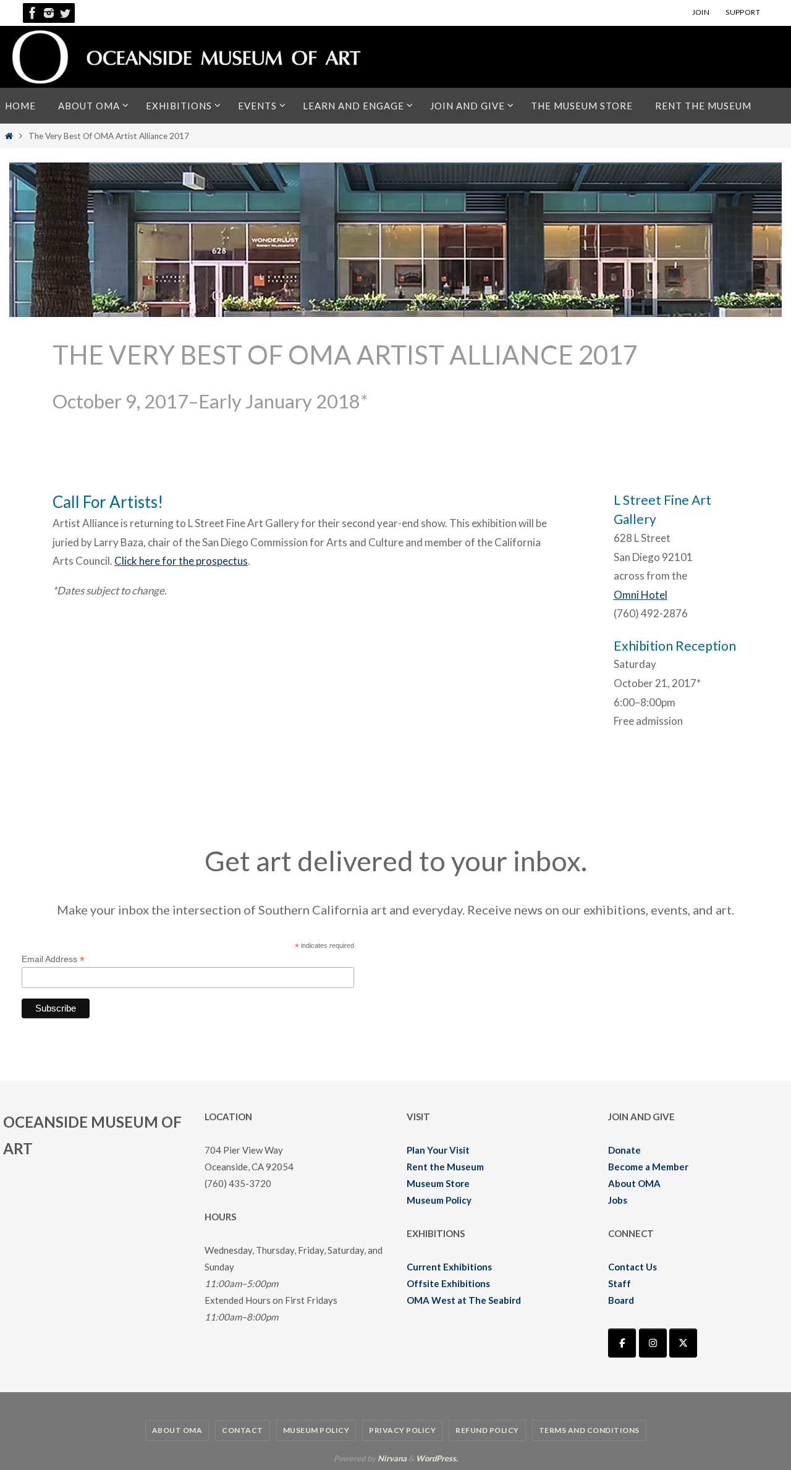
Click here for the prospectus (181, 560)
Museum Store (438, 1183)
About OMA (634, 1183)
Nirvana (392, 1458)
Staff (619, 1283)
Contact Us (632, 1266)
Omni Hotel (640, 594)
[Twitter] (65, 13)
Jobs (617, 1200)
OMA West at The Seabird (464, 1300)
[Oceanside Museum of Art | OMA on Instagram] (653, 1343)
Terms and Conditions (589, 1430)
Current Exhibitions (449, 1266)
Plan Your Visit (438, 1149)
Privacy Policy (402, 1430)
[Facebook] (33, 13)
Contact (242, 1430)
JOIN (701, 12)
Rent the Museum (445, 1166)
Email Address (53, 959)
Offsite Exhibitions (448, 1283)
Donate (624, 1149)
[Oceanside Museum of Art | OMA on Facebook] (622, 1343)
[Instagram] (49, 13)
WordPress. (437, 1458)
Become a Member (648, 1166)
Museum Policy (439, 1200)
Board (621, 1300)
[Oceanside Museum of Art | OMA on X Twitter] (683, 1343)
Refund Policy (487, 1430)
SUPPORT (742, 12)
